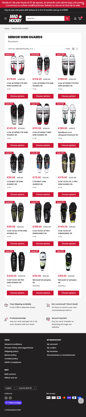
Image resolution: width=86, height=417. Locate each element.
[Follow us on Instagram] (10, 397)
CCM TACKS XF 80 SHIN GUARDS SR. (17, 232)
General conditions (13, 344)
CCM (9, 89)
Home (6, 28)
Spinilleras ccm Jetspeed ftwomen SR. (68, 133)
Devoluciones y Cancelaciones (61, 355)
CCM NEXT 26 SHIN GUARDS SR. (15, 182)
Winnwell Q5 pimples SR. (41, 281)
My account (52, 344)
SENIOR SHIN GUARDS (20, 28)
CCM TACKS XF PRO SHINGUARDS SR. (41, 232)
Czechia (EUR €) (25, 388)
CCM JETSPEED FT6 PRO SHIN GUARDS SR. (17, 84)
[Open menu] (5, 18)
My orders (51, 347)
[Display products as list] (77, 49)
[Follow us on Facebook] (6, 397)
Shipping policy (11, 351)
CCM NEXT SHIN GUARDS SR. (39, 182)
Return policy (10, 355)
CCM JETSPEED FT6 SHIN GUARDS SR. (42, 84)
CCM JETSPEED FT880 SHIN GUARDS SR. (41, 133)
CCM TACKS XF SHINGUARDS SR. (65, 232)
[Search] (67, 18)
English (8, 388)
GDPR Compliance (12, 362)
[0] (79, 18)
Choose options (17, 96)
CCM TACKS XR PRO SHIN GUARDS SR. (15, 281)
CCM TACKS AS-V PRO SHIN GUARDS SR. (68, 182)
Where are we (10, 377)
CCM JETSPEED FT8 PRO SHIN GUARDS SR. (68, 84)
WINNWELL (36, 286)
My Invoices (52, 351)
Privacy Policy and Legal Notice (18, 347)
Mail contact (10, 374)
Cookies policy (11, 358)
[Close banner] (83, 4)
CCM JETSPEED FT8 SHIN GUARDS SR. (17, 133)
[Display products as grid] (73, 49)
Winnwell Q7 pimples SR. (67, 281)
